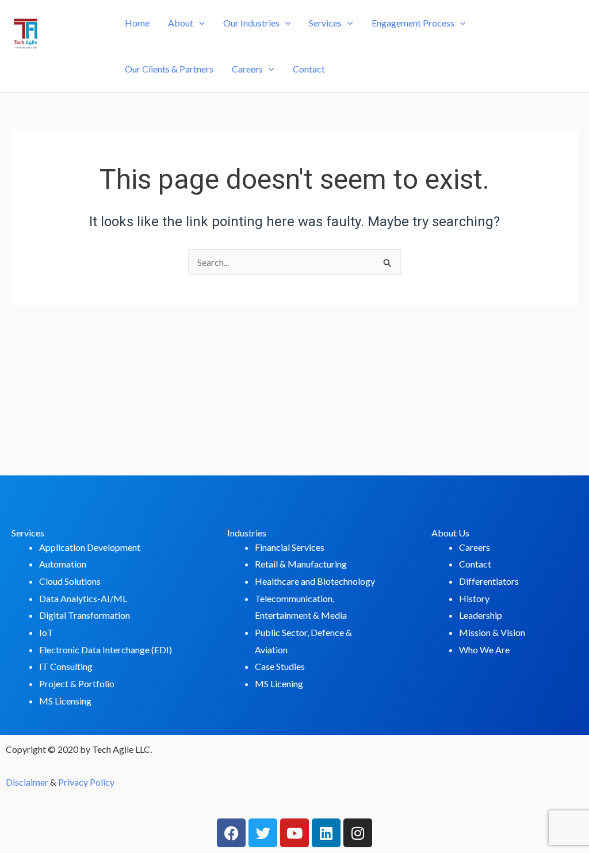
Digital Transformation (84, 615)
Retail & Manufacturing (301, 563)
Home (137, 22)
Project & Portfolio (76, 683)
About (180, 22)
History (474, 598)
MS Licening (279, 683)
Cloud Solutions (70, 581)
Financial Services (289, 547)
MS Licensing (65, 700)
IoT (46, 632)
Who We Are (484, 649)
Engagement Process (413, 22)
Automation (62, 563)
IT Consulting (66, 666)
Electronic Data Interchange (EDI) (105, 649)
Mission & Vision (492, 632)
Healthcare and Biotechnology (315, 581)
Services (325, 22)
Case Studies (280, 666)
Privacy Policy (86, 781)
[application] (199, 23)
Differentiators (489, 581)
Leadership (480, 615)
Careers (247, 68)
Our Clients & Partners (169, 68)
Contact (309, 68)
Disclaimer (27, 781)
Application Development (89, 547)
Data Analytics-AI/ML (83, 598)
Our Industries (251, 22)
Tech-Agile (58, 63)
